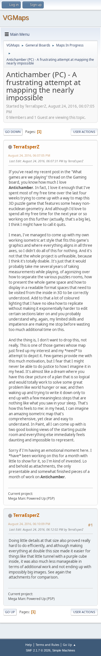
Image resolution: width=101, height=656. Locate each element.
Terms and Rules (47, 644)
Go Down (13, 132)
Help (28, 644)
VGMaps (16, 17)
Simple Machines (63, 650)
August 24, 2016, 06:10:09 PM (29, 524)
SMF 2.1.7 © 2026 (38, 650)
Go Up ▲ (69, 644)
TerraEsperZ (26, 147)
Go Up (10, 612)
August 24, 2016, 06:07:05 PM (29, 155)
